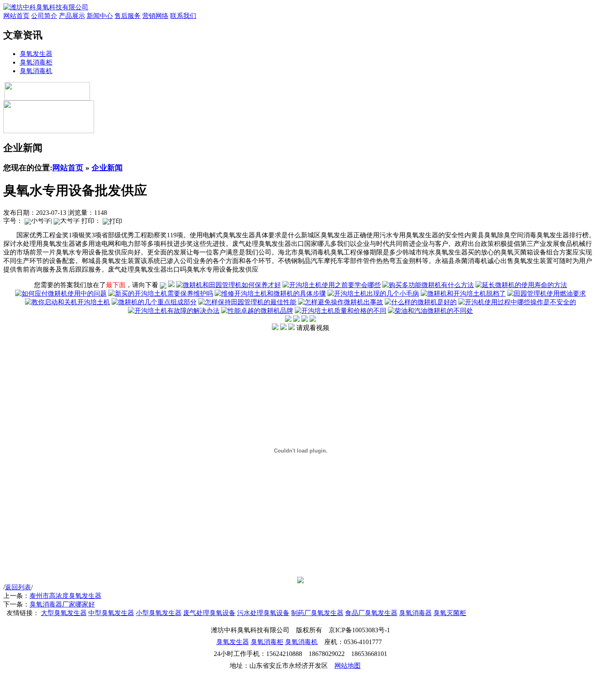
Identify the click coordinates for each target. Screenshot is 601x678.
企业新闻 (107, 167)
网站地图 (347, 665)
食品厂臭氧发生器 (371, 612)
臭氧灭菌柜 (449, 612)
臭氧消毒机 (36, 70)
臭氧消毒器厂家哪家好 (62, 604)
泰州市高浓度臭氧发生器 (65, 595)
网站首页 (16, 15)
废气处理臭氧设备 (209, 612)
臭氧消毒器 (415, 612)
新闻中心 (100, 15)
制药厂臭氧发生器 (317, 612)
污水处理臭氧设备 (263, 612)
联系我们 (183, 15)
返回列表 (18, 587)
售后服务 (127, 15)
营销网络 (155, 15)
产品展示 (72, 15)
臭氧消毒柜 (36, 62)
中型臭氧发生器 (111, 612)
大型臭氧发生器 (64, 612)
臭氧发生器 (36, 53)
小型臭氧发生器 (159, 612)
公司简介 (44, 15)
